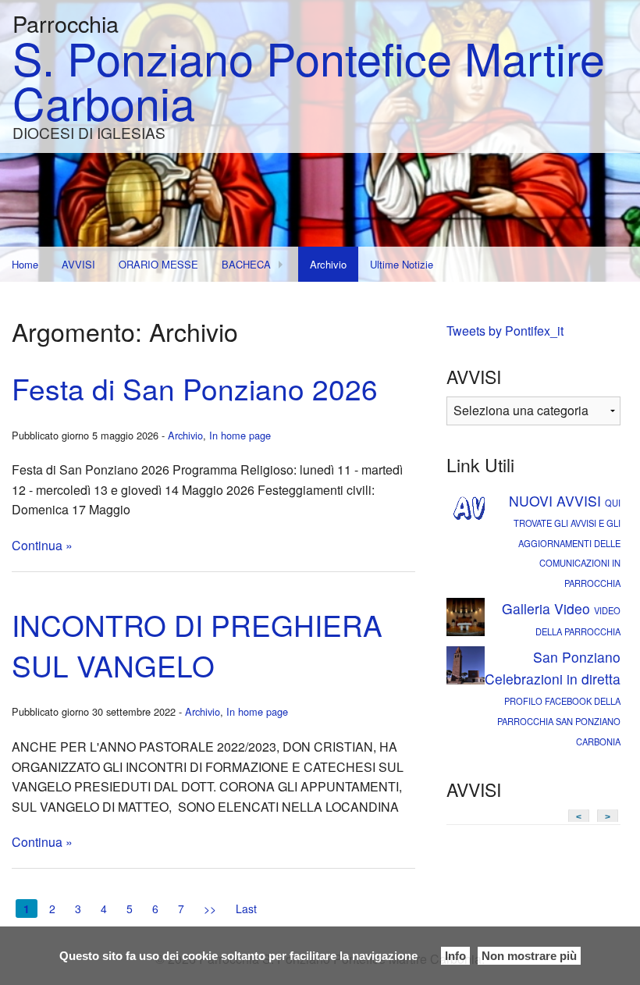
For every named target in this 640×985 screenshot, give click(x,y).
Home (25, 264)
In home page (240, 435)
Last (246, 908)
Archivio (328, 264)
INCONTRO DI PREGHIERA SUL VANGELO (197, 645)
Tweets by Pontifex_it (505, 331)
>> (210, 908)
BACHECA (246, 264)
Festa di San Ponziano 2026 (195, 388)
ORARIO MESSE (158, 264)
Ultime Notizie (401, 264)
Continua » (42, 545)
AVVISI (78, 264)
